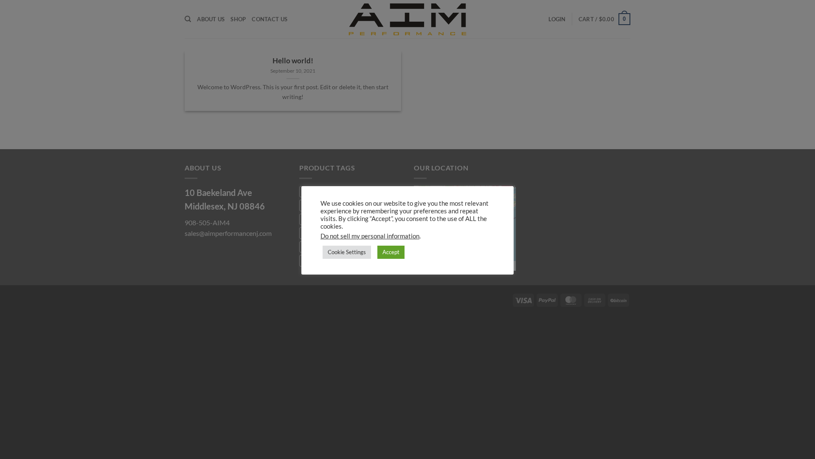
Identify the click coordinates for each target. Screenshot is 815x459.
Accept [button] (390, 252)
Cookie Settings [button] (347, 252)
